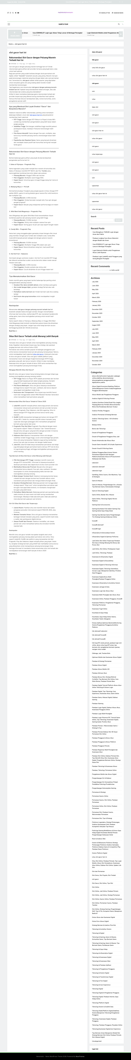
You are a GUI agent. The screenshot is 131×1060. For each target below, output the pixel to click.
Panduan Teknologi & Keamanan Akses (104, 766)
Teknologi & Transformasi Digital (102, 977)
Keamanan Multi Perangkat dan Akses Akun (106, 595)
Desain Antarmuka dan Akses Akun (103, 440)
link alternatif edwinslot (99, 631)
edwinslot (95, 463)
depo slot (95, 107)
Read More (12, 331)
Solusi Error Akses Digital (100, 921)
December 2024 (97, 357)
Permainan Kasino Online (100, 796)
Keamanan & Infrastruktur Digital (102, 557)
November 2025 (97, 313)
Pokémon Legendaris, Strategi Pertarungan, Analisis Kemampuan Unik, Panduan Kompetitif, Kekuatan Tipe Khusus (106, 824)
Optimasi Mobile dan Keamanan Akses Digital (106, 657)
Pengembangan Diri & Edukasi (101, 778)
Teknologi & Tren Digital (99, 981)
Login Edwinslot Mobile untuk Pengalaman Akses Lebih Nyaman (91, 2)
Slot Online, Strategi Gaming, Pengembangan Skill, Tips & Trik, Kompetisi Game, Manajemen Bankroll (107, 911)
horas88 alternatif (97, 525)
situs (93, 99)
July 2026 (95, 282)
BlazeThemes (80, 1056)
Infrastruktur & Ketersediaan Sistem (103, 533)
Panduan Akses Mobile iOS (100, 669)
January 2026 (96, 305)
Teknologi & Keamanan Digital (101, 957)
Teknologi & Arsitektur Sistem (101, 929)
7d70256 (13, 64)
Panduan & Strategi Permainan (101, 661)
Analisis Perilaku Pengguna (101, 411)
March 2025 (96, 345)
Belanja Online (96, 425)
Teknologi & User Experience (101, 985)
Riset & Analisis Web (98, 839)
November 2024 (97, 361)
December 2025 (97, 309)
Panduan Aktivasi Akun (99, 673)
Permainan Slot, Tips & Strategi (102, 818)
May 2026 (95, 289)
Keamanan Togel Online (99, 609)
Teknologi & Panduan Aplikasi (101, 965)
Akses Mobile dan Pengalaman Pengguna (105, 394)
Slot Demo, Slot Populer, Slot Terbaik (104, 875)
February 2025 (96, 349)
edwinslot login (97, 471)
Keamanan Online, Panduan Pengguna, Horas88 (107, 599)
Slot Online (95, 887)
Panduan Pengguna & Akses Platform (104, 742)
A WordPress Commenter (100, 270)
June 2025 (95, 333)
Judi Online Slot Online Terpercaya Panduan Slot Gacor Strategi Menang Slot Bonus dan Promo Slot (106, 543)
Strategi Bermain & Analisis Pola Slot (104, 925)
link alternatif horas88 (99, 635)
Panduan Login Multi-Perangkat (102, 714)
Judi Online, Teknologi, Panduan (102, 553)
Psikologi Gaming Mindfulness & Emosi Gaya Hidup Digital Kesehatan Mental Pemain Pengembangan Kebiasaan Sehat (106, 833)
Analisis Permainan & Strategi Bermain (104, 415)
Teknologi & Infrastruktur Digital (102, 953)
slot (93, 91)
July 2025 (95, 329)
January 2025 (96, 353)
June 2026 (95, 285)
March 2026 (96, 297)
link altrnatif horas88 (98, 639)
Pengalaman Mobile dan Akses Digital (104, 774)
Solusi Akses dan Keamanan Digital (103, 917)
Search (93, 216)
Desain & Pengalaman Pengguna (102, 432)
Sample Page (63, 24)
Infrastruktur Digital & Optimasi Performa (105, 537)
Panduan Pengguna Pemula (100, 746)
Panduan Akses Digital (99, 665)
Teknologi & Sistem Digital (100, 973)
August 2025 (96, 325)
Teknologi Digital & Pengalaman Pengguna (105, 993)
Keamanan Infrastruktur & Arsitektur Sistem (106, 583)
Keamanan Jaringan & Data (100, 587)
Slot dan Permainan (98, 871)
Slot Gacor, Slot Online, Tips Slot (102, 883)
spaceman (95, 186)
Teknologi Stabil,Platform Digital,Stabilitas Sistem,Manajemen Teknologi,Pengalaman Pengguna (105, 1013)
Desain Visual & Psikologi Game (102, 448)
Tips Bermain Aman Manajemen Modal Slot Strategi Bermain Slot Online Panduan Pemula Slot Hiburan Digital (106, 1035)
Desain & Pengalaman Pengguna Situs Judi (105, 436)
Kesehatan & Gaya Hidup (100, 613)
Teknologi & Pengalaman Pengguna (103, 969)
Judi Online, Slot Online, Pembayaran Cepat (106, 549)
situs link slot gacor (98, 68)
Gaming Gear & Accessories (101, 505)
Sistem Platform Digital (99, 853)
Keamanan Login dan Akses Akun (103, 591)
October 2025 (96, 317)
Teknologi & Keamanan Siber (101, 961)
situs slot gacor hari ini (99, 75)
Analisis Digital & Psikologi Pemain (103, 398)
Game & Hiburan (97, 481)
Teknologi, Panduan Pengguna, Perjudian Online (107, 1025)
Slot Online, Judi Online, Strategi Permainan (106, 895)
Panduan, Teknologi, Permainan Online (104, 770)
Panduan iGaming (97, 703)
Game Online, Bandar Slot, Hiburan (103, 495)
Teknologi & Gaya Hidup (99, 949)
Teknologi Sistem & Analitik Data (102, 1007)
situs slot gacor (38, 354)
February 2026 (96, 301)
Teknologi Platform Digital (100, 1003)
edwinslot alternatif (98, 467)
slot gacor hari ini (36, 115)
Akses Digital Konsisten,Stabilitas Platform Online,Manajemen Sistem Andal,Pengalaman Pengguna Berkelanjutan (106, 389)
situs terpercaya (97, 154)
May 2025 (95, 337)
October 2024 (96, 365)
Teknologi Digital (97, 989)
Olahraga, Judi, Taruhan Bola (101, 653)
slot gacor (95, 115)
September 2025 (97, 321)
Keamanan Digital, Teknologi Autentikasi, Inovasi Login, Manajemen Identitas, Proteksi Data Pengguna (106, 571)
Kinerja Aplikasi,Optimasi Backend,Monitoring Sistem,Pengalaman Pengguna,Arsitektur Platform (106, 625)
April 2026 (95, 293)
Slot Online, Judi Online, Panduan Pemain (105, 891)
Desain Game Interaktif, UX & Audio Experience (107, 444)
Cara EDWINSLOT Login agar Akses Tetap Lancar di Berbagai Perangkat (33, 33)
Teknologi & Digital (98, 933)
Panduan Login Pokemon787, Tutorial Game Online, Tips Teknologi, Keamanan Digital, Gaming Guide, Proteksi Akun (106, 720)
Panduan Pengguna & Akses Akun (103, 738)
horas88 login (96, 529)
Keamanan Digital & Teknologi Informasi (105, 565)
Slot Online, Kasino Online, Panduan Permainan (107, 899)
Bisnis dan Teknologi (98, 429)
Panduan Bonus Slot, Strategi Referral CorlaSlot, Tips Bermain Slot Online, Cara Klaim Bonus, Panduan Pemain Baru (105, 679)
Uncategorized (96, 1041)
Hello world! (115, 270)
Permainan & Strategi (99, 792)
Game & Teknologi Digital (100, 491)
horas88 (94, 521)
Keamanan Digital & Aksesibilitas (102, 561)
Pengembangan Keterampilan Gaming (104, 788)
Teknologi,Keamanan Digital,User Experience (106, 1029)
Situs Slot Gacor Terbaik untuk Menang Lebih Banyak (33, 336)
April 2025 (95, 341)
